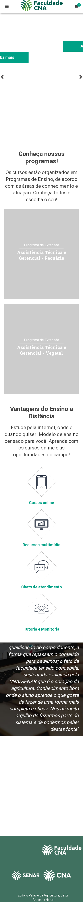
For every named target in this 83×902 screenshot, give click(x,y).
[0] (76, 6)
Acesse (41, 46)
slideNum (45, 127)
